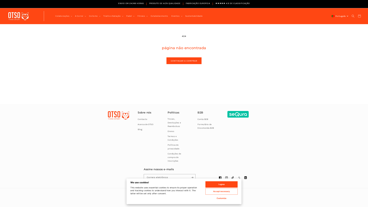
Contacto (142, 119)
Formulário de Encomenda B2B (206, 126)
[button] (63, 16)
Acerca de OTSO (145, 124)
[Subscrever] (192, 177)
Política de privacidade (173, 147)
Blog (140, 129)
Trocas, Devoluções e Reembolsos (174, 122)
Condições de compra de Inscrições (174, 157)
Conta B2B (203, 119)
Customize (221, 198)
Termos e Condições (173, 138)
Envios (171, 131)
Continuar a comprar (184, 61)
